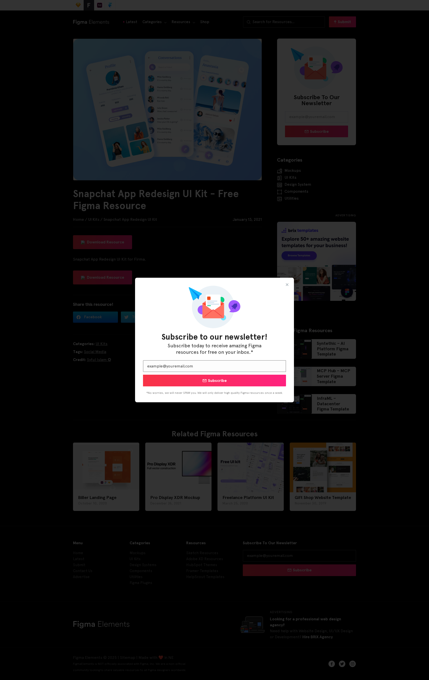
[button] (287, 284)
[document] (214, 340)
